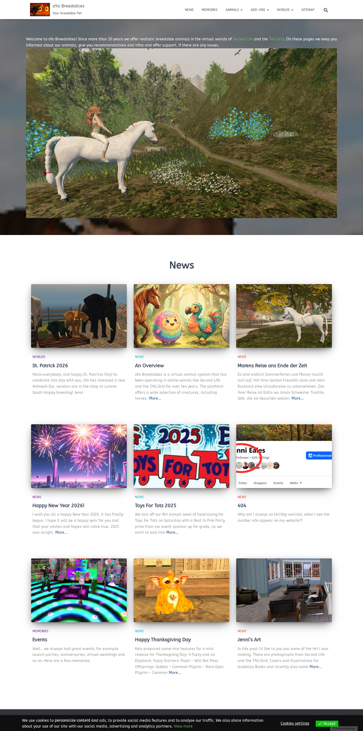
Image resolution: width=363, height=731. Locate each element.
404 (242, 505)
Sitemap (307, 10)
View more (183, 726)
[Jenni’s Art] (284, 590)
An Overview (149, 366)
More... (155, 398)
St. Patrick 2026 (50, 366)
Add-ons (258, 10)
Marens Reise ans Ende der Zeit (272, 366)
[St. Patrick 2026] (79, 316)
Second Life (243, 39)
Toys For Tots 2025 (155, 505)
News (189, 10)
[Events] (79, 590)
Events (39, 640)
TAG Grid (276, 39)
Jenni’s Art (249, 640)
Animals (233, 10)
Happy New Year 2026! (58, 505)
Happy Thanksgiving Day (163, 640)
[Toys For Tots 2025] (181, 456)
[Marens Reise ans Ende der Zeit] (284, 316)
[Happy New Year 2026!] (79, 456)
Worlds (284, 10)
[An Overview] (181, 316)
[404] (284, 456)
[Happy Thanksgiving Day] (181, 590)
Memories (210, 10)
